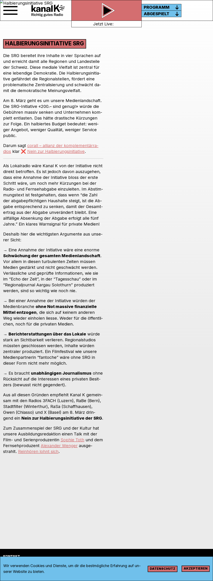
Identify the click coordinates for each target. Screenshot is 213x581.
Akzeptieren (196, 568)
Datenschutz (162, 569)
